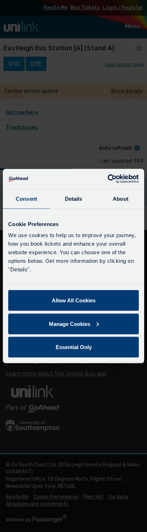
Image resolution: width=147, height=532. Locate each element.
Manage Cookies (69, 324)
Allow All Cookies (74, 300)
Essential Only (74, 347)
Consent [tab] (26, 198)
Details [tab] (73, 198)
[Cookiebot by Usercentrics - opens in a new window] (107, 179)
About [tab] (120, 198)
